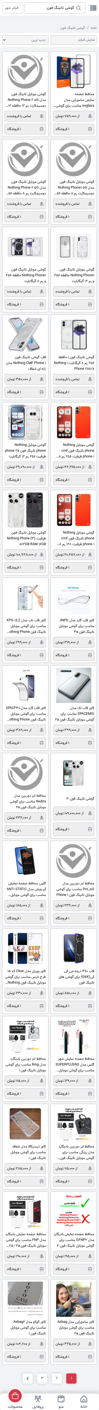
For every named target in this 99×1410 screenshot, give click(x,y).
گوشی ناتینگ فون (72, 28)
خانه (94, 28)
